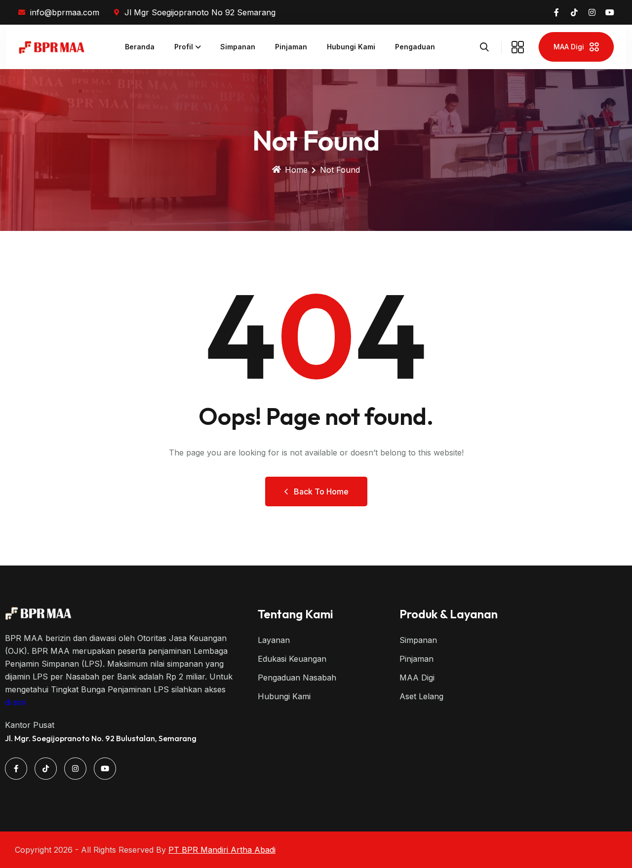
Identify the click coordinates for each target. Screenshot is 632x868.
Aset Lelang (421, 696)
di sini (15, 702)
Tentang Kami (295, 613)
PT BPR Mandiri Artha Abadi (222, 850)
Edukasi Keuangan (292, 659)
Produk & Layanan (448, 613)
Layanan (274, 640)
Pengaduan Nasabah (297, 677)
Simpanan (237, 46)
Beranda (140, 46)
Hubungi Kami (351, 46)
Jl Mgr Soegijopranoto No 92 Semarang (200, 12)
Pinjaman (291, 46)
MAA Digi (416, 677)
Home (296, 170)
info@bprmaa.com (64, 12)
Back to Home (321, 491)
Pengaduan (415, 46)
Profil (183, 46)
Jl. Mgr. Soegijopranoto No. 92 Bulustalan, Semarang (101, 738)
